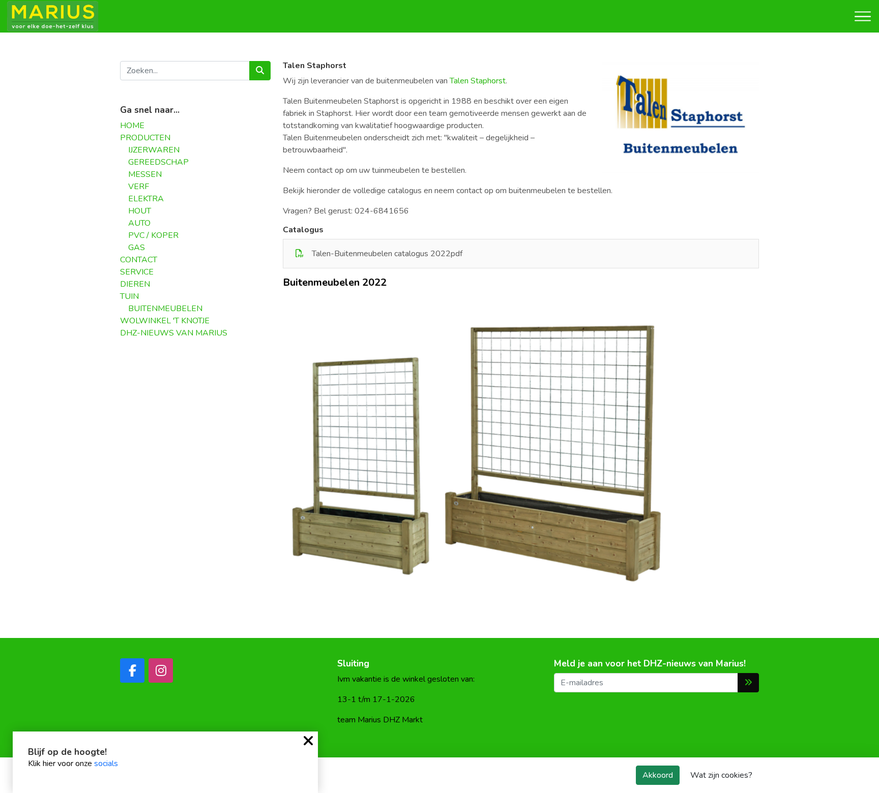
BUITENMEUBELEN (165, 308)
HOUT (139, 211)
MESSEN (145, 174)
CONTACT (138, 259)
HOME (132, 125)
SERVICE (137, 272)
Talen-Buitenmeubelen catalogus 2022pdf (387, 253)
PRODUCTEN (145, 137)
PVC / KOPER (153, 235)
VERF (138, 186)
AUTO (139, 223)
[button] (750, 302)
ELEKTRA (146, 198)
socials (106, 763)
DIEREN (135, 284)
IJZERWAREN (154, 150)
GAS (136, 247)
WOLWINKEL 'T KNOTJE (165, 320)
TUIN (129, 296)
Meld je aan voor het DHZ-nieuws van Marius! (650, 663)
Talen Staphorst (478, 80)
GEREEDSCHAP (158, 162)
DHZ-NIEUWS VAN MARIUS (173, 333)
